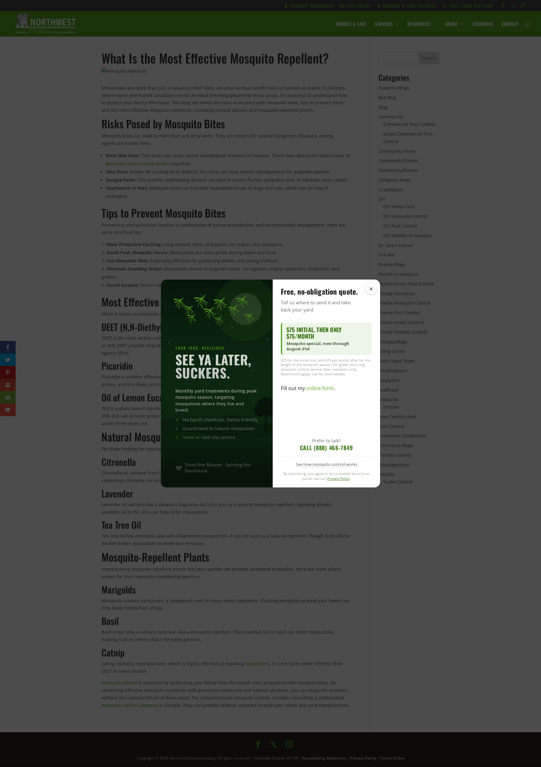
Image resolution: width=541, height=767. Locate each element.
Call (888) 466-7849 (326, 448)
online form (320, 388)
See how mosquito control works (326, 464)
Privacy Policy (338, 478)
